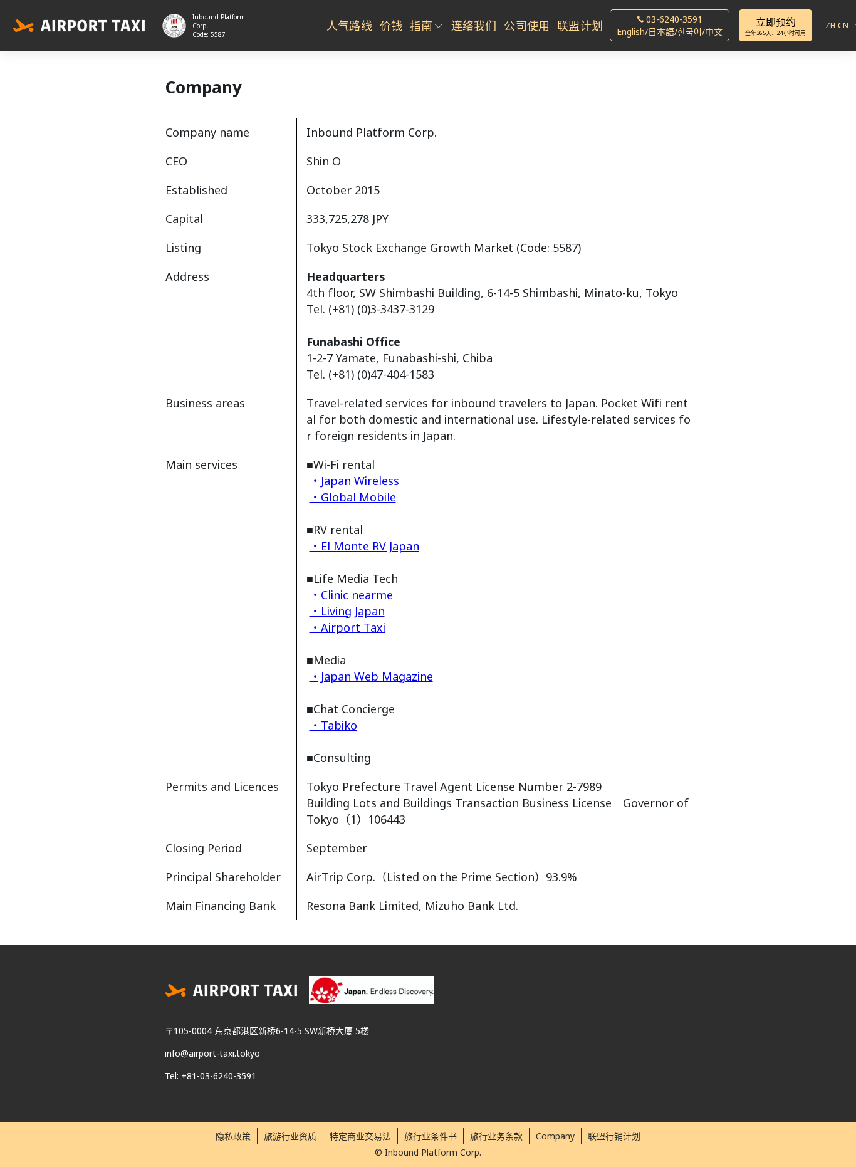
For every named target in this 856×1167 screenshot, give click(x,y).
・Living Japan (347, 611)
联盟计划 (580, 25)
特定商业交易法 (360, 1136)
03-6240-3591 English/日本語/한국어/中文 (670, 25)
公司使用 (527, 25)
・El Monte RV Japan (364, 545)
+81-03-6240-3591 (218, 1076)
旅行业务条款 (496, 1136)
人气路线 (349, 25)
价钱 (391, 25)
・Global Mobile (353, 497)
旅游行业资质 (290, 1136)
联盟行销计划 (614, 1136)
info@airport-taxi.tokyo (212, 1053)
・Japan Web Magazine (371, 676)
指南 (421, 25)
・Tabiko (333, 725)
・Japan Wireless (354, 480)
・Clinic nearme (351, 594)
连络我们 (474, 25)
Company (555, 1136)
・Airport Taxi (347, 627)
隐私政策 (233, 1136)
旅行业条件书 (430, 1136)
